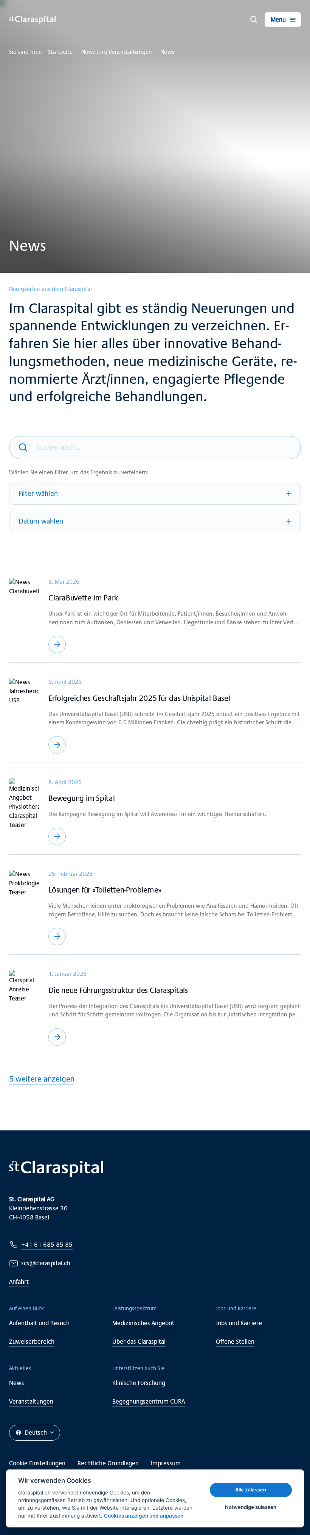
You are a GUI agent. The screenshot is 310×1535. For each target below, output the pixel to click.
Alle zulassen (250, 1490)
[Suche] (254, 19)
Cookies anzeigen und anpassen (143, 1516)
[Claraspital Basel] (32, 20)
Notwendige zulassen (250, 1507)
